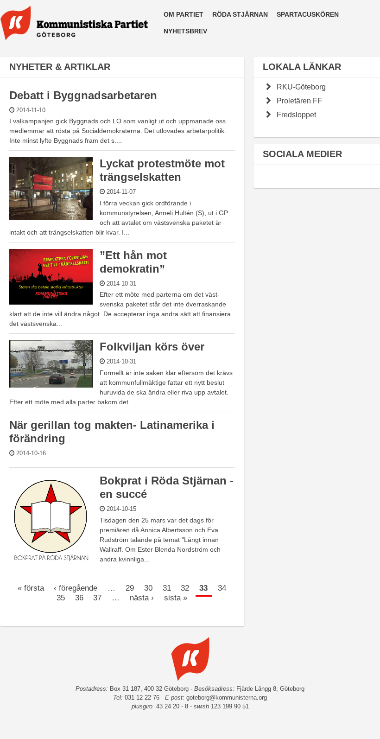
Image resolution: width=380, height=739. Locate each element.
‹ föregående (75, 587)
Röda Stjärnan (240, 14)
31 (167, 587)
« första (31, 587)
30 (148, 587)
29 (130, 587)
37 (97, 597)
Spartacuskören (308, 14)
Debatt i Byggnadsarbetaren (83, 95)
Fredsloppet (296, 114)
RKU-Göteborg (301, 87)
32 (185, 587)
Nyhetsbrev (185, 31)
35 (61, 597)
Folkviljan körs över (152, 346)
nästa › (142, 597)
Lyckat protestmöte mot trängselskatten (162, 170)
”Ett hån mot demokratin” (133, 262)
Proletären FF (299, 100)
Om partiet (183, 14)
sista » (175, 597)
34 (222, 587)
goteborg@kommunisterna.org (226, 697)
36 (79, 597)
